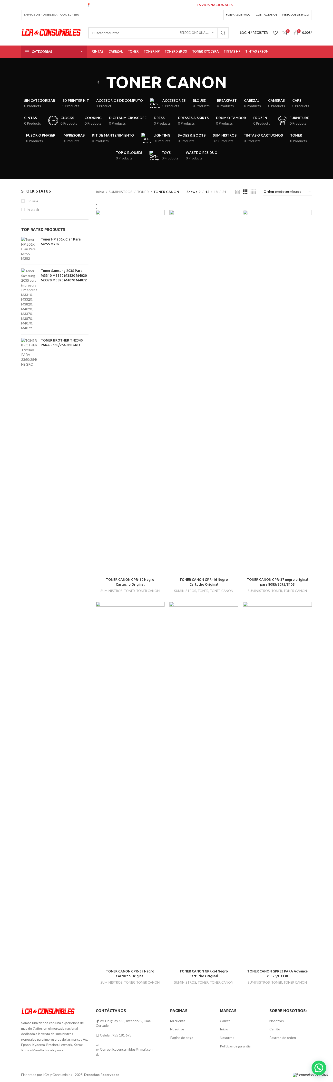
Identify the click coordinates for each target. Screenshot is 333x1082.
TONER (143, 192)
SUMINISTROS (121, 192)
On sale (32, 201)
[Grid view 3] (245, 192)
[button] (319, 1068)
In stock (33, 209)
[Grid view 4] (253, 192)
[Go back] (100, 82)
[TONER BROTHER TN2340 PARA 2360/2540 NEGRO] (29, 352)
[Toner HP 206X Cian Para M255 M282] (29, 249)
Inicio (100, 192)
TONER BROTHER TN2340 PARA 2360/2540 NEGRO (62, 342)
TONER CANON (148, 591)
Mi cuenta (177, 1021)
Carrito (225, 1021)
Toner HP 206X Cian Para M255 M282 (61, 241)
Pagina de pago (181, 1038)
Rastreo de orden (282, 1038)
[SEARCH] (223, 32)
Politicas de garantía (235, 1046)
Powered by (312, 1074)
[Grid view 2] (237, 192)
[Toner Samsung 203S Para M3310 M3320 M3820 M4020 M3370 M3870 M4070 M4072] (29, 299)
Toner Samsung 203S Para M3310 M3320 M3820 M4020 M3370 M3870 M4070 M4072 (64, 275)
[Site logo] (51, 32)
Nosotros (177, 1029)
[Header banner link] (166, 5)
